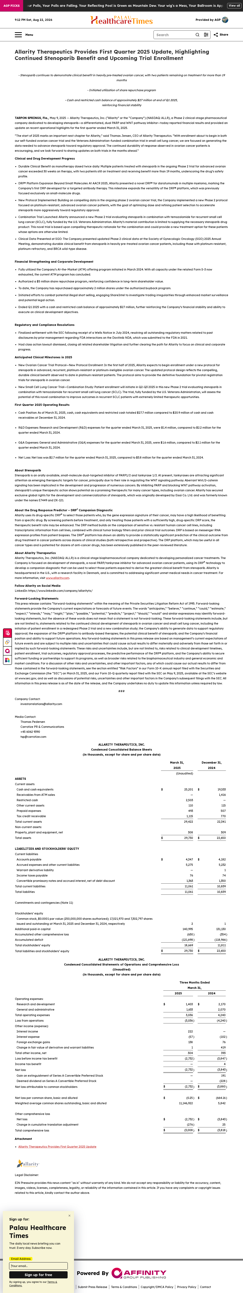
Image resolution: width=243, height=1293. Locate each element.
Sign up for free (38, 1275)
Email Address (21, 1259)
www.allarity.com (57, 578)
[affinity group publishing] (7, 651)
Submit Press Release (92, 1287)
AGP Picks (12, 5)
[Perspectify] (7, 642)
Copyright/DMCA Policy (157, 1287)
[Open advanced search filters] (206, 35)
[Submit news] (7, 633)
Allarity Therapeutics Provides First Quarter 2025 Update (57, 1146)
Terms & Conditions (124, 1287)
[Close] (69, 1215)
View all (234, 5)
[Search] (197, 35)
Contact (205, 1287)
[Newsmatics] (7, 659)
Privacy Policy (186, 1287)
